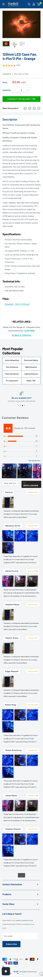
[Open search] (29, 4)
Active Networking (12, 360)
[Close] (17, 973)
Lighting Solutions (31, 374)
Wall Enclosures (31, 367)
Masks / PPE (31, 381)
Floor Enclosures (12, 367)
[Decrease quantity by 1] (15, 90)
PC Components (12, 381)
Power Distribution (12, 374)
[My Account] (34, 4)
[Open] (6, 971)
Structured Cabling (31, 360)
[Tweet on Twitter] (34, 108)
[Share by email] (38, 108)
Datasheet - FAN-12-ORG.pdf (17, 304)
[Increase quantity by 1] (27, 90)
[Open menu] (3, 4)
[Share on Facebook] (25, 108)
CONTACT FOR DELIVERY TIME (22, 99)
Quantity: (7, 90)
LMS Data (7, 74)
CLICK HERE (29, 331)
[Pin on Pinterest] (29, 108)
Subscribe (11, 944)
